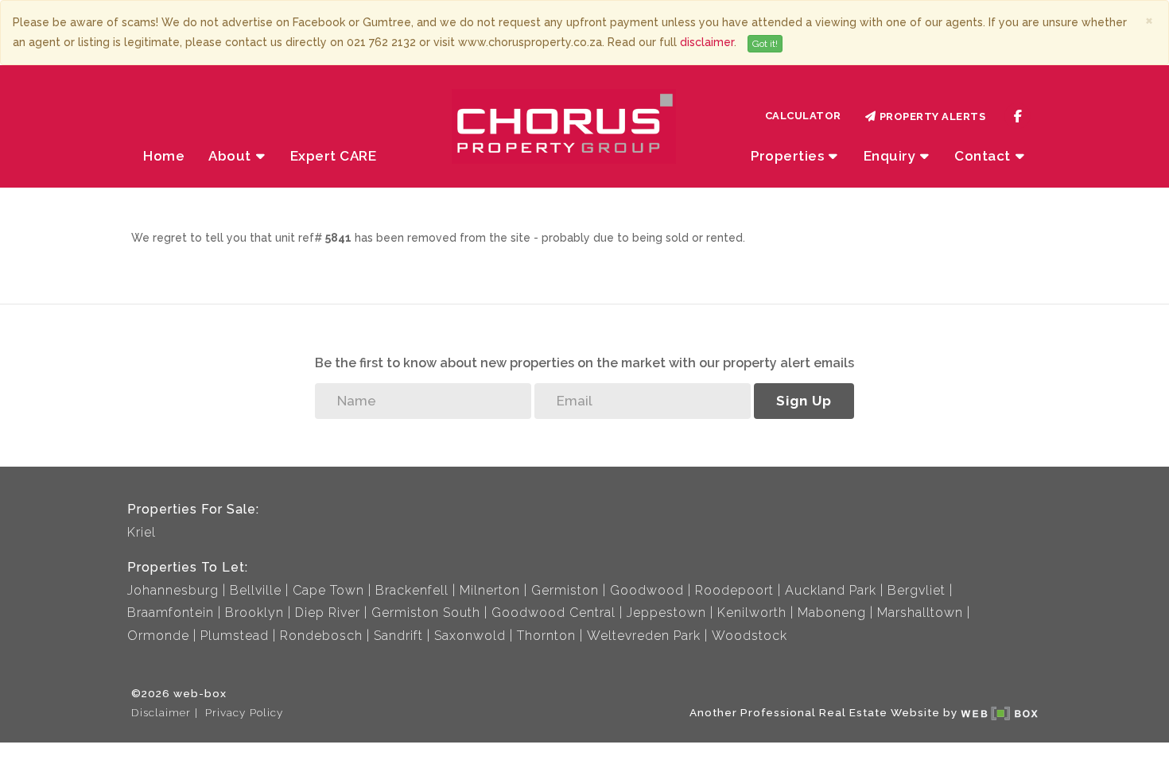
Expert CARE (333, 156)
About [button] (231, 156)
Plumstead (234, 635)
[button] (897, 156)
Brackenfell (412, 590)
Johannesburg (173, 590)
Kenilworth (751, 612)
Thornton (546, 635)
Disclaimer (161, 712)
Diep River (327, 612)
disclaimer (707, 42)
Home (163, 156)
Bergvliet (916, 590)
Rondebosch (321, 635)
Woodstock (749, 635)
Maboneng (832, 612)
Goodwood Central (553, 612)
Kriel (141, 532)
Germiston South (425, 612)
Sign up (804, 401)
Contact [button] (984, 156)
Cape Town (328, 590)
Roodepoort (734, 590)
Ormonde (158, 635)
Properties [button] (789, 156)
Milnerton (490, 590)
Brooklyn (254, 612)
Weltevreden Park (644, 635)
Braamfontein (170, 612)
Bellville (256, 590)
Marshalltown (920, 612)
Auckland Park (830, 590)
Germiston (565, 590)
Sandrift (398, 635)
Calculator (803, 116)
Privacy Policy (244, 712)
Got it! (765, 43)
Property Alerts (930, 116)
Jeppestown (666, 612)
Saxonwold (470, 635)
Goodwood (647, 590)
